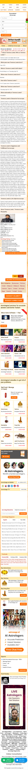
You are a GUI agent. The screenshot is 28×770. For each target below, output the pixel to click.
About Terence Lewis (7, 241)
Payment (8, 748)
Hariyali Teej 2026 (14, 561)
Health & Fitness (7, 667)
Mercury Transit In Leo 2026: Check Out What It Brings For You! (15, 532)
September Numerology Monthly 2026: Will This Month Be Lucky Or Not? (15, 538)
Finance (5, 665)
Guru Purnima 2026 (5, 561)
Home (3, 46)
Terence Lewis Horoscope (8, 240)
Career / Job (6, 663)
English (5, 519)
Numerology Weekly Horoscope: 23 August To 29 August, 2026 (15, 529)
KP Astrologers (18, 763)
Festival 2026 (5, 557)
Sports (10, 288)
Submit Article (11, 746)
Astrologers (8, 733)
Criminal (15, 288)
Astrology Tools (23, 745)
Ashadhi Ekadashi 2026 (20, 559)
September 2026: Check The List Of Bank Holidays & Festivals (15, 550)
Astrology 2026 (13, 745)
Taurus (10, 4)
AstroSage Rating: (5, 239)
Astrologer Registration (14, 751)
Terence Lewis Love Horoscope (9, 243)
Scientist (8, 291)
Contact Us (19, 746)
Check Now (8, 342)
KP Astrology (22, 736)
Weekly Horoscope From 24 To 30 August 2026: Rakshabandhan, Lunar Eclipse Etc (15, 523)
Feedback (3, 746)
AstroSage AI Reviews (14, 742)
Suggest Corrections (13, 300)
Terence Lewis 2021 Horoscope (9, 248)
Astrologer (21, 288)
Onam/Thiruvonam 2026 (9, 562)
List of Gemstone (17, 731)
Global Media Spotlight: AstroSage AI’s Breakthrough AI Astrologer (14, 739)
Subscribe (23, 489)
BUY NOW (3, 326)
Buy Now (6, 456)
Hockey (20, 291)
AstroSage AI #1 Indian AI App (14, 737)
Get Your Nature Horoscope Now (16, 253)
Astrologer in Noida (7, 734)
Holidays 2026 (14, 557)
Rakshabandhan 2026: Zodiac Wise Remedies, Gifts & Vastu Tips (15, 544)
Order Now (23, 670)
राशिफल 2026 (14, 743)
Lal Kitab (24, 742)
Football (14, 291)
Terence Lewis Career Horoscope (9, 244)
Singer (3, 291)
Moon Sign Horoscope (11, 736)
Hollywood (9, 285)
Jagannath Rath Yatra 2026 (7, 559)
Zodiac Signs (23, 733)
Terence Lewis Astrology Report (9, 250)
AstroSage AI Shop (6, 731)
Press (3, 737)
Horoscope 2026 (6, 743)
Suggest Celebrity (13, 296)
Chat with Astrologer (17, 756)
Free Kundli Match (18, 734)
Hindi (14, 519)
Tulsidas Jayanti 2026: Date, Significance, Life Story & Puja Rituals (15, 546)
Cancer (24, 4)
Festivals (4, 554)
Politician (22, 283)
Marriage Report (7, 661)
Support (12, 749)
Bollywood (16, 285)
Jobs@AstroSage (20, 749)
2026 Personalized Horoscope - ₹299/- (12, 659)
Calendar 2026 (23, 557)
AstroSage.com (20, 768)
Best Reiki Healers (17, 764)
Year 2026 (22, 519)
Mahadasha (16, 733)
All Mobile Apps (22, 482)
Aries (3, 4)
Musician (22, 285)
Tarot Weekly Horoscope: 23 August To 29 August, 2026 (15, 535)
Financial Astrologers (8, 763)
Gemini (17, 4)
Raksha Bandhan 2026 (21, 562)
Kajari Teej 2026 (5, 564)
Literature (4, 288)
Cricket (4, 285)
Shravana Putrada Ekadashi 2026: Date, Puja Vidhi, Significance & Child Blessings (15, 526)
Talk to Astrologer (8, 760)
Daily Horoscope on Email (21, 509)
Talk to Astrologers (6, 756)
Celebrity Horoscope (14, 46)
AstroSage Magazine (8, 517)
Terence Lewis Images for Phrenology (11, 251)
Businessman (15, 283)
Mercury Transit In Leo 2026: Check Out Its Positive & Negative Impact (15, 540)
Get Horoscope (6, 35)
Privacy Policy (15, 748)
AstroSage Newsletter (7, 509)
